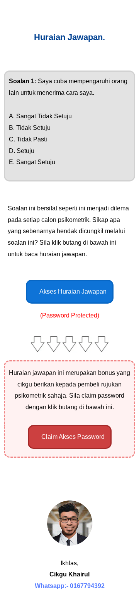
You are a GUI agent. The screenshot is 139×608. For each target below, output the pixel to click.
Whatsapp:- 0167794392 (70, 586)
